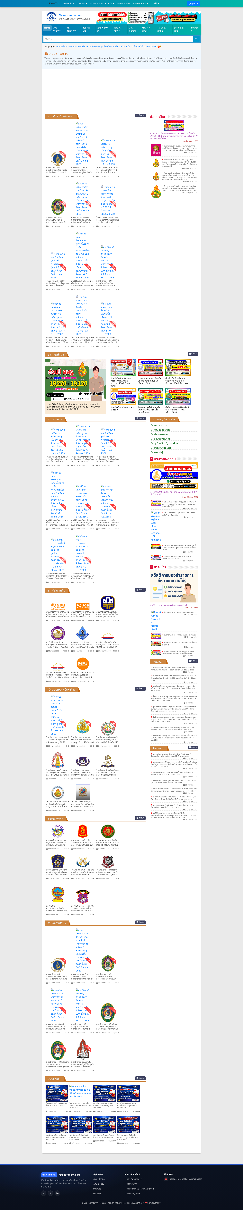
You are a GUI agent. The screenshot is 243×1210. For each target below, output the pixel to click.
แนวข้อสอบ (132, 29)
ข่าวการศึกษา (146, 29)
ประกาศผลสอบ (179, 29)
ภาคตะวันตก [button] (123, 3)
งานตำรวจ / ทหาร (132, 1193)
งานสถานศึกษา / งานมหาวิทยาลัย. (139, 1189)
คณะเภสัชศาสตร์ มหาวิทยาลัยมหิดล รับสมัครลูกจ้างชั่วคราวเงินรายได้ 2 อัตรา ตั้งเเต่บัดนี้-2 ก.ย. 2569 (106, 46)
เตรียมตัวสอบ (98, 1184)
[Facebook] (43, 1193)
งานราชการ (56, 29)
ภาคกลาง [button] (81, 3)
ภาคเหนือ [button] (67, 3)
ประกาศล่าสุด (99, 1179)
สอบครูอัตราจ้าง (103, 29)
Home (47, 27)
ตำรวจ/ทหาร (117, 29)
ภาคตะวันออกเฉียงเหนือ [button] (101, 3)
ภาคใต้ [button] (154, 3)
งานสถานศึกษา (161, 29)
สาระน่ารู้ (194, 29)
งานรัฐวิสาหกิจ (72, 29)
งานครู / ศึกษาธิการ (133, 1179)
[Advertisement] (121, 93)
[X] (50, 1193)
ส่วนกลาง (53, 3)
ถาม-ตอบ (97, 1193)
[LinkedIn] (57, 1193)
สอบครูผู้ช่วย (86, 29)
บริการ (192, 3)
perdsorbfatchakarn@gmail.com (186, 1179)
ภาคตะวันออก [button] (139, 3)
